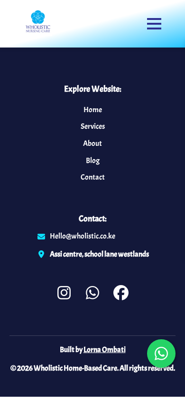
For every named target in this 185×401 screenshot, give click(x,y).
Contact (93, 177)
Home (92, 110)
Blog (93, 160)
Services (93, 126)
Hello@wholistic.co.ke (82, 236)
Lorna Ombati (104, 349)
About (92, 143)
